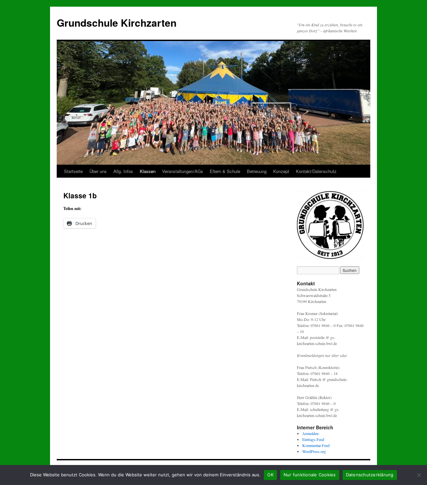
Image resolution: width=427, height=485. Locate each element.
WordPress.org (314, 451)
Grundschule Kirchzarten (116, 22)
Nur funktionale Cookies (310, 474)
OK (270, 474)
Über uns (98, 171)
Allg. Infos (123, 171)
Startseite (73, 171)
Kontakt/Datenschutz (316, 171)
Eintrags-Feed (313, 439)
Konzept (281, 171)
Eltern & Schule (225, 171)
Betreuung (257, 171)
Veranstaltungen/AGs (182, 171)
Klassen (147, 171)
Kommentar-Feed (316, 445)
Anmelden (310, 433)
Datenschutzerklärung (370, 474)
